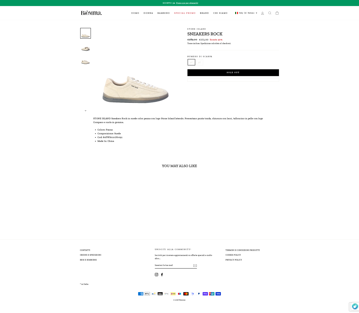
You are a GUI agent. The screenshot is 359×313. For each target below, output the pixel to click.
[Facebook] (162, 274)
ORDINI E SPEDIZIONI (90, 255)
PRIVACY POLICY (233, 260)
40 (191, 62)
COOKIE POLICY (233, 255)
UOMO (135, 13)
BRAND (204, 13)
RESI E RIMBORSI (88, 260)
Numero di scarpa (199, 56)
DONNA (148, 13)
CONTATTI (85, 250)
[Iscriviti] (195, 265)
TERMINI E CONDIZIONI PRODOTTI (242, 250)
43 (199, 62)
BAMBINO (163, 13)
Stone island (196, 29)
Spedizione (206, 43)
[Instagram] (156, 274)
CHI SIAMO (220, 13)
